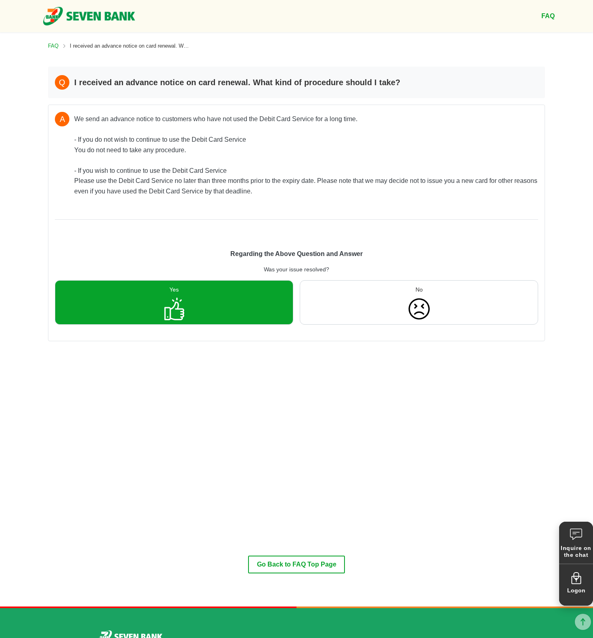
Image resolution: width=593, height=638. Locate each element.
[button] (576, 543)
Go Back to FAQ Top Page (296, 564)
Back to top (583, 622)
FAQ (53, 46)
